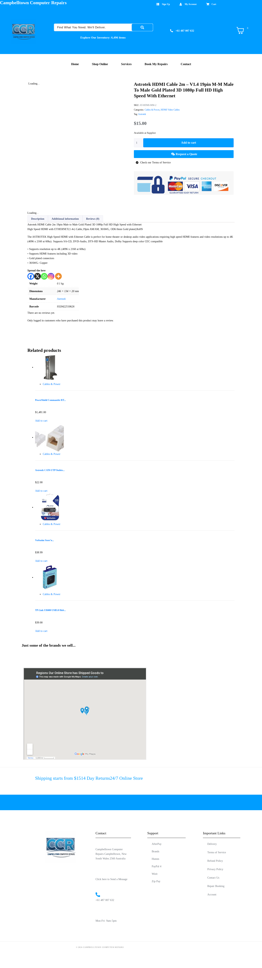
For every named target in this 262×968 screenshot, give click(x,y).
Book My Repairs (156, 64)
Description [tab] (37, 218)
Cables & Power (152, 109)
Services (126, 64)
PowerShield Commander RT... (50, 400)
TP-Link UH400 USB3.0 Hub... (50, 610)
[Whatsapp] (44, 276)
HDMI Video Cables (170, 109)
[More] (58, 276)
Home (75, 64)
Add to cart (188, 142)
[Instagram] (51, 276)
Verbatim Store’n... (44, 540)
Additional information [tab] (65, 218)
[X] (37, 276)
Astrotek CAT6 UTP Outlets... (50, 470)
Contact (186, 64)
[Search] (142, 27)
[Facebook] (30, 276)
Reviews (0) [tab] (92, 218)
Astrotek (142, 114)
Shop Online (100, 64)
